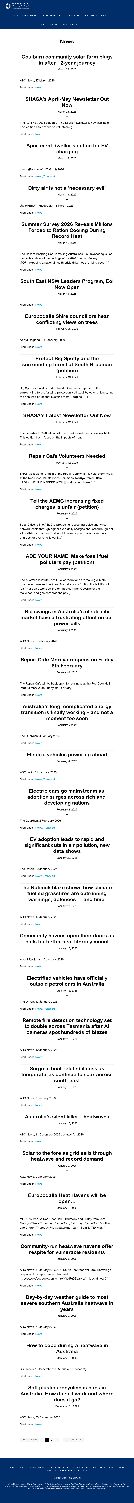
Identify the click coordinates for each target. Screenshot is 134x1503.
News (38, 87)
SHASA (17, 6)
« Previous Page (29, 1440)
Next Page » (77, 1440)
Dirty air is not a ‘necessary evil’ (67, 188)
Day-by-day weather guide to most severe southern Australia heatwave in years (67, 1303)
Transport (49, 176)
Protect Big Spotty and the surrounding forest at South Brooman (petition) (67, 364)
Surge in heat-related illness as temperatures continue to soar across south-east (67, 1074)
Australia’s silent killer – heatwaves (67, 1116)
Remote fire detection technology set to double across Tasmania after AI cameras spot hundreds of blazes (67, 1026)
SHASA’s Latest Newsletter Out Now (67, 415)
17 (67, 1440)
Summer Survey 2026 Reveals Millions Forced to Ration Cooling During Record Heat (67, 230)
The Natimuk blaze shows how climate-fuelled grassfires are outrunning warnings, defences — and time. (67, 893)
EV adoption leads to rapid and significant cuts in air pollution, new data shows (67, 845)
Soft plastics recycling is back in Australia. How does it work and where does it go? (67, 1393)
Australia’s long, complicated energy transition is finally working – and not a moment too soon (67, 712)
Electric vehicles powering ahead (67, 754)
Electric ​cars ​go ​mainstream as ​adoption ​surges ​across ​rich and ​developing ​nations (67, 797)
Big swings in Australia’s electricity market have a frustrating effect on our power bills (67, 617)
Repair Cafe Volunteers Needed (67, 456)
